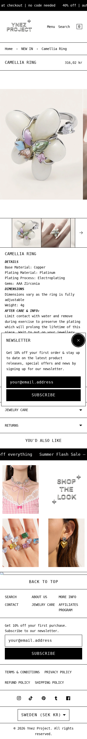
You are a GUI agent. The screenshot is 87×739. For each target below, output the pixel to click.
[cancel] (78, 340)
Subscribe (44, 395)
